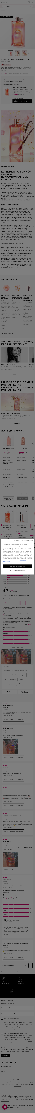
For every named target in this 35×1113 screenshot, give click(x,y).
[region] (17, 556)
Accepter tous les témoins (17, 566)
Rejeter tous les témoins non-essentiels (23, 540)
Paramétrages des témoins (17, 570)
